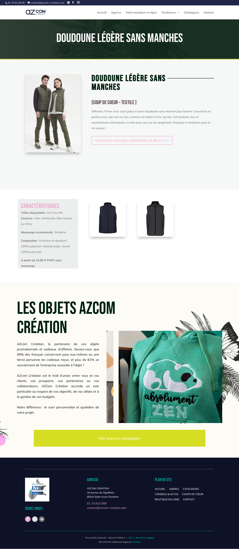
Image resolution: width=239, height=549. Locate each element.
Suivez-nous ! (34, 508)
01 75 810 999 (97, 503)
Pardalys (136, 541)
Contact (209, 12)
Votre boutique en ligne (141, 12)
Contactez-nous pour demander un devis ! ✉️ (132, 140)
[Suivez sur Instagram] (35, 519)
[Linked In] (68, 2)
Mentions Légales (145, 537)
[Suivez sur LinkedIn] (42, 519)
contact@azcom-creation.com (106, 508)
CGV (130, 537)
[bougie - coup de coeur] (108, 235)
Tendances (168, 12)
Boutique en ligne (167, 499)
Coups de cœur (192, 494)
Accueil (102, 12)
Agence (116, 12)
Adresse (93, 479)
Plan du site (163, 479)
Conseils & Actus (166, 494)
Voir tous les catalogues (119, 438)
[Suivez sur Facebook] (28, 519)
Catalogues (191, 12)
